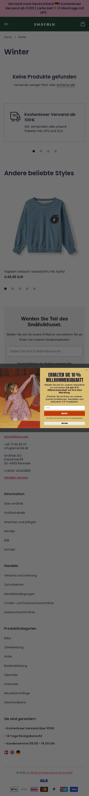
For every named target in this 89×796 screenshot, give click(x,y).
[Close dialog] (86, 370)
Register (64, 413)
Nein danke (64, 423)
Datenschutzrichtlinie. (77, 418)
